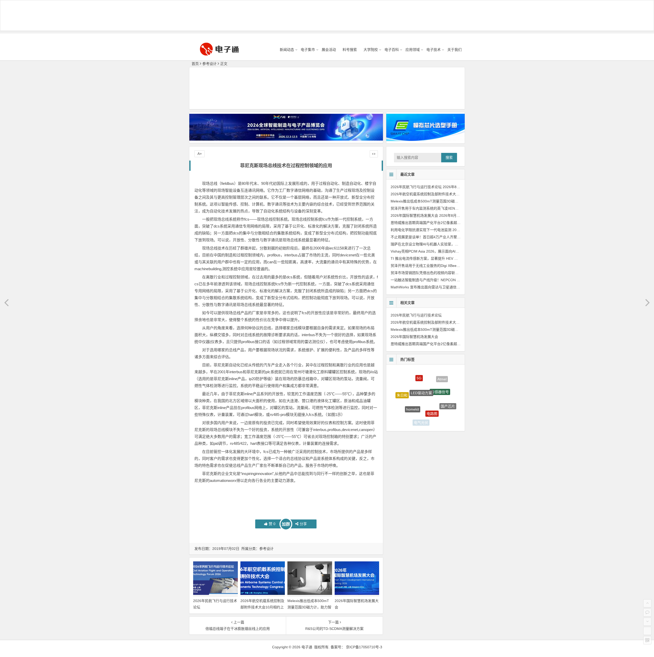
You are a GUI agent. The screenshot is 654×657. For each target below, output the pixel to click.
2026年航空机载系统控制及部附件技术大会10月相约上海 (262, 607)
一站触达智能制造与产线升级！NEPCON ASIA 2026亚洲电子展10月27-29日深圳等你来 (460, 280)
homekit (412, 393)
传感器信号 (440, 380)
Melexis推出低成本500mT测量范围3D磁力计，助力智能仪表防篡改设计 (309, 607)
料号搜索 (350, 50)
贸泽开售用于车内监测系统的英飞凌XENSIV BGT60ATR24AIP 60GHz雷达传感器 (455, 208)
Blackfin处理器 (418, 422)
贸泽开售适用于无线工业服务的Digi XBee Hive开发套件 (435, 266)
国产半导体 (405, 410)
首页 (195, 64)
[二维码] (647, 640)
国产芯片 (448, 398)
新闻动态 (287, 50)
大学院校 (371, 50)
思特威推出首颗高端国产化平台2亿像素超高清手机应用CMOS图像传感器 (449, 223)
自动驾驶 (439, 416)
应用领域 (412, 50)
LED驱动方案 (421, 377)
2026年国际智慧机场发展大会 (414, 215)
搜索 (449, 157)
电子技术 (433, 50)
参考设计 (209, 64)
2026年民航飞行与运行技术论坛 (416, 187)
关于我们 (454, 50)
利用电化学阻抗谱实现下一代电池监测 (421, 230)
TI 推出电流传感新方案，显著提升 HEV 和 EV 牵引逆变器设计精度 (444, 258)
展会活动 (329, 50)
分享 (303, 524)
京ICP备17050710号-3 (364, 647)
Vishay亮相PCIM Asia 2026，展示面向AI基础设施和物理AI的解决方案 (446, 251)
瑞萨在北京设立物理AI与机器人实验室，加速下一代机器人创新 (441, 244)
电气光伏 (421, 414)
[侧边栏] (374, 153)
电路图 (432, 396)
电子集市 (308, 50)
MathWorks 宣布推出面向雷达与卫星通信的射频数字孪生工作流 (441, 287)
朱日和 (402, 389)
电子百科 (391, 50)
